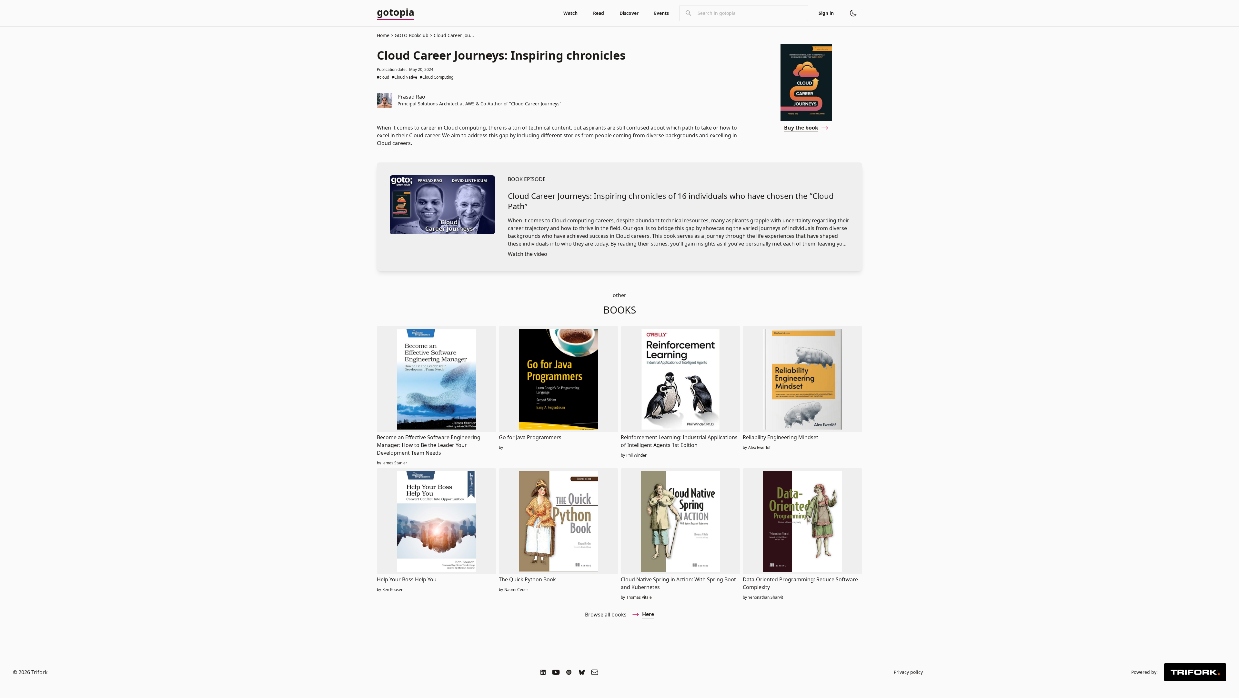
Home (383, 35)
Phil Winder (636, 455)
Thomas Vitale (639, 597)
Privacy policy (908, 672)
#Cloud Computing (436, 77)
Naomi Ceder (516, 589)
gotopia (395, 12)
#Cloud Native (404, 77)
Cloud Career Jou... (453, 35)
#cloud (383, 77)
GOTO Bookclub (411, 35)
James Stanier (394, 463)
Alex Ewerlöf (759, 447)
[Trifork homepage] (1195, 672)
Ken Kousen (392, 589)
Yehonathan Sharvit (765, 597)
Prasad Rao (411, 96)
